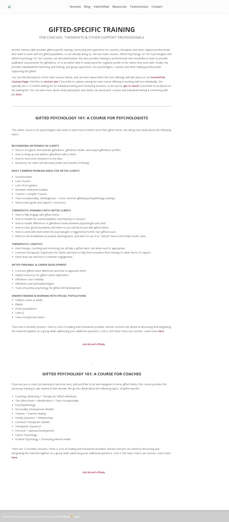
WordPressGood (69, 516)
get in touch (131, 86)
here (18, 94)
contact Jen (51, 81)
